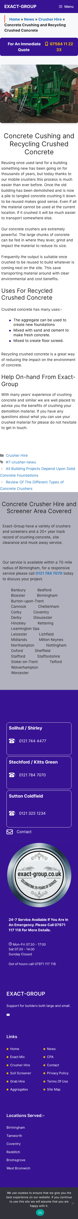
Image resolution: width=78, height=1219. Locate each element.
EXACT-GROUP (20, 6)
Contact (24, 831)
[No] (72, 1203)
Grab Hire (17, 1081)
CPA (50, 1057)
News (29, 19)
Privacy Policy (57, 1073)
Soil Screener (20, 1073)
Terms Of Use (57, 1081)
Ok (40, 1212)
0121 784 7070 (32, 775)
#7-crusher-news (21, 462)
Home (14, 19)
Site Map (53, 1089)
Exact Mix (17, 1057)
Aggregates (19, 1089)
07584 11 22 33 (60, 47)
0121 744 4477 (32, 741)
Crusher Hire (50, 19)
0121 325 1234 (32, 813)
